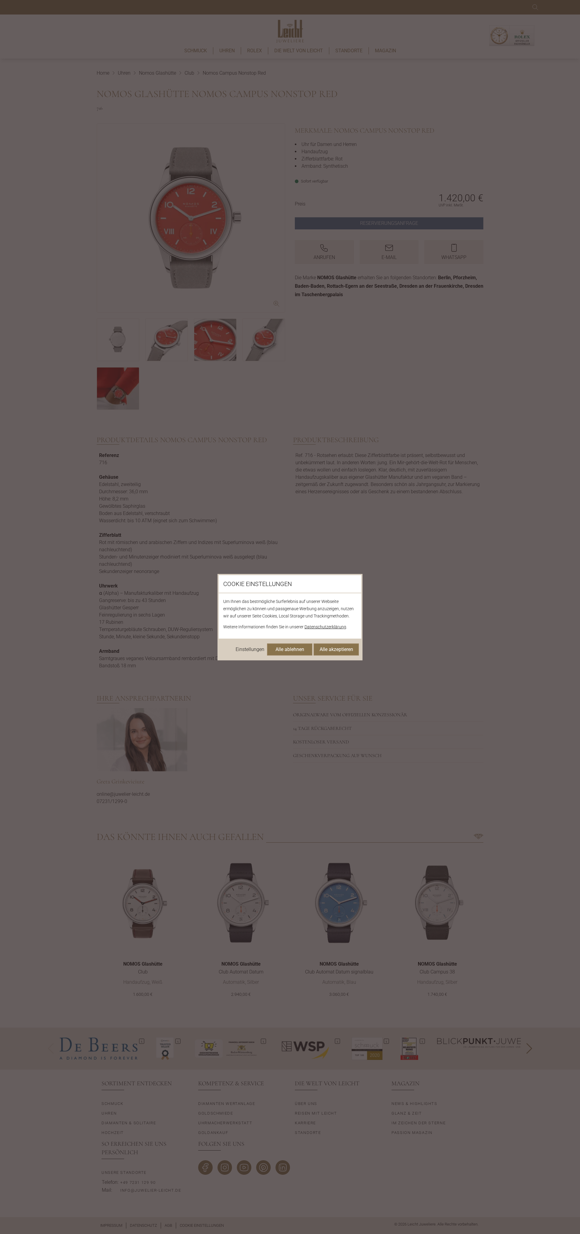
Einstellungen (250, 649)
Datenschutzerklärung (325, 626)
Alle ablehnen (290, 649)
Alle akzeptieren (336, 649)
